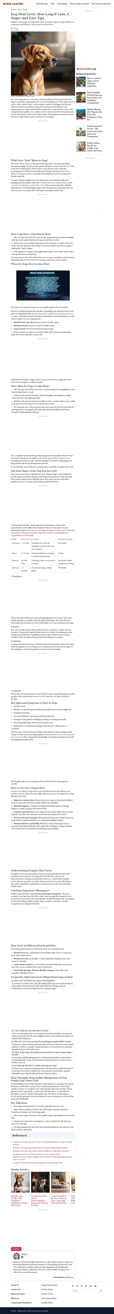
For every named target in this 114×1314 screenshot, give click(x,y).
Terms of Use (47, 1294)
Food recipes (42, 4)
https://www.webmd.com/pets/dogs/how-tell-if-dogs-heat (38, 1163)
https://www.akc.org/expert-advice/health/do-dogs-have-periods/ (42, 1151)
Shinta (24, 1254)
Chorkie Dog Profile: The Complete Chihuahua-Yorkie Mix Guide (19, 1200)
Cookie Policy (47, 1303)
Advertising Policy (49, 1298)
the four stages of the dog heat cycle (55, 458)
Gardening (62, 4)
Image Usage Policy (49, 1285)
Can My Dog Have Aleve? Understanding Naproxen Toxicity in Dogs (39, 1200)
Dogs (25, 10)
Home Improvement (79, 4)
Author (16, 1249)
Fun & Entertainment (101, 4)
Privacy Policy (47, 1290)
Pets (53, 4)
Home (13, 10)
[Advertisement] (43, 135)
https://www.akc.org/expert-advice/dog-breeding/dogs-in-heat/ (41, 1148)
